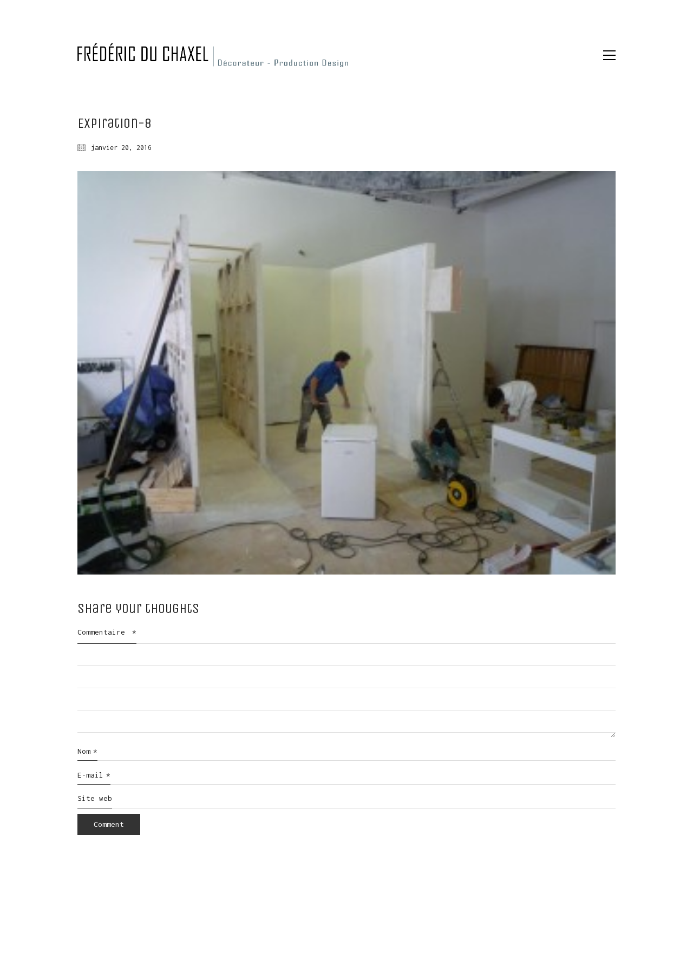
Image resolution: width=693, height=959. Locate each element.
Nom (87, 751)
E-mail (93, 775)
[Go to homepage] (212, 55)
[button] (609, 55)
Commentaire (106, 632)
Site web (94, 798)
